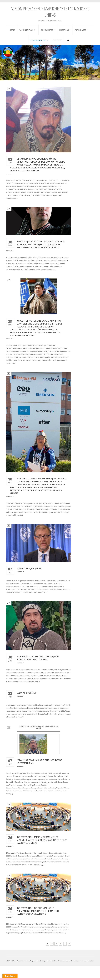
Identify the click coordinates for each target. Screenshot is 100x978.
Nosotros (64, 30)
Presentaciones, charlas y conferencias (83, 36)
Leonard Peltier (26, 692)
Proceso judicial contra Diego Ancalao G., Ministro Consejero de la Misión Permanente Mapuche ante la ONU (40, 244)
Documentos (47, 30)
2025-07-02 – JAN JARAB (28, 568)
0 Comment (9, 174)
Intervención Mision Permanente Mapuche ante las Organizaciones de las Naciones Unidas (41, 840)
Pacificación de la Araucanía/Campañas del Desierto (26, 37)
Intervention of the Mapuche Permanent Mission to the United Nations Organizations (37, 911)
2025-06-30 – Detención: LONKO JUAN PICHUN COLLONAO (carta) (37, 658)
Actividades (80, 30)
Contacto (57, 40)
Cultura (22, 44)
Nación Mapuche (27, 30)
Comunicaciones (38, 40)
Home (12, 30)
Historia (22, 42)
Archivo (78, 40)
